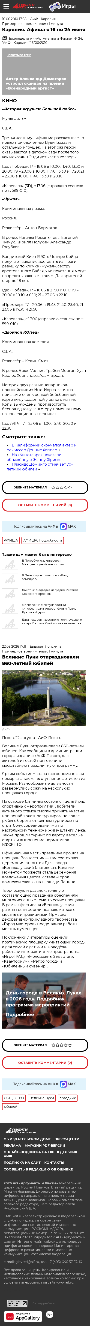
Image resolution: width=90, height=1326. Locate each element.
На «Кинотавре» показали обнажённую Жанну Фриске (34, 457)
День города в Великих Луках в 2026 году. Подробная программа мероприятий (43, 999)
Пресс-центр (66, 1139)
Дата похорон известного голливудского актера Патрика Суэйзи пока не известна (52, 621)
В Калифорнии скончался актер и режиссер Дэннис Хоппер (42, 447)
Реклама (12, 1145)
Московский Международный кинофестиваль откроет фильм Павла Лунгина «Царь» (49, 608)
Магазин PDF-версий (45, 1145)
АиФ (6, 729)
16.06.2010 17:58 (14, 19)
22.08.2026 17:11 (14, 646)
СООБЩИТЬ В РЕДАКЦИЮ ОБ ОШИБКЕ (38, 1169)
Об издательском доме (27, 1139)
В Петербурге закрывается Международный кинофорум (43, 562)
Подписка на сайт (22, 1163)
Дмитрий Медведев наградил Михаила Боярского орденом (50, 592)
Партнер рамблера (43, 1303)
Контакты (54, 1163)
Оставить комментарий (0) (45, 505)
